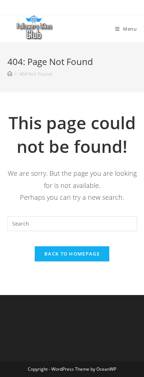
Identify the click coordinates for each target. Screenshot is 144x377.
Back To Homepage (72, 253)
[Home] (9, 74)
